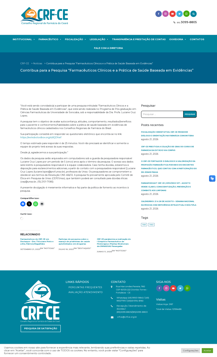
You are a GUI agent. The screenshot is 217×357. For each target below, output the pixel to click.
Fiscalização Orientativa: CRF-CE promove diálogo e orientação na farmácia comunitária (167, 134)
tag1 (144, 224)
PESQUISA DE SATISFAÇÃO (40, 328)
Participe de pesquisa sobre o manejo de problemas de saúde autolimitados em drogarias (74, 241)
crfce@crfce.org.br (127, 317)
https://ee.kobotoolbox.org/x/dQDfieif (40, 137)
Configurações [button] (190, 350)
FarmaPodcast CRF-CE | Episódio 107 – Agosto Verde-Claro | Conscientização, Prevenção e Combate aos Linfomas (166, 187)
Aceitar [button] (207, 350)
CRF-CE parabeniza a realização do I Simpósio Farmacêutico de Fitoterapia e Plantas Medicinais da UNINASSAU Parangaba (114, 242)
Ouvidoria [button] (176, 39)
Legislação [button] (97, 39)
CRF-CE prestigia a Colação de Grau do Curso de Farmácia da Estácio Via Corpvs (167, 148)
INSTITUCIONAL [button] (22, 39)
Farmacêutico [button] (48, 39)
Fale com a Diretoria (108, 48)
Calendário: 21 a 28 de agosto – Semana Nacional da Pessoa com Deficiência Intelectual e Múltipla (168, 203)
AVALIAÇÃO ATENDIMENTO (85, 292)
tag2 (151, 224)
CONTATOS (197, 39)
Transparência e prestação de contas (139, 39)
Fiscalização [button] (74, 39)
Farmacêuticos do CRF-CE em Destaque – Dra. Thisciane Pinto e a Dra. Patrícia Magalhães (37, 241)
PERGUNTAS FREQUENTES (85, 287)
